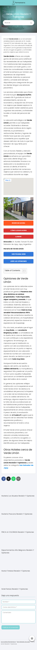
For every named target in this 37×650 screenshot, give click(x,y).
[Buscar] (30, 22)
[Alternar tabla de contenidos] (23, 270)
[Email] (18, 479)
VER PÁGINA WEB (19, 254)
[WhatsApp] (13, 479)
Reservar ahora (18, 223)
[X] (8, 479)
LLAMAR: (18, 237)
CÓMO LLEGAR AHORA (18, 230)
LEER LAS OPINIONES (18, 261)
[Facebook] (3, 479)
